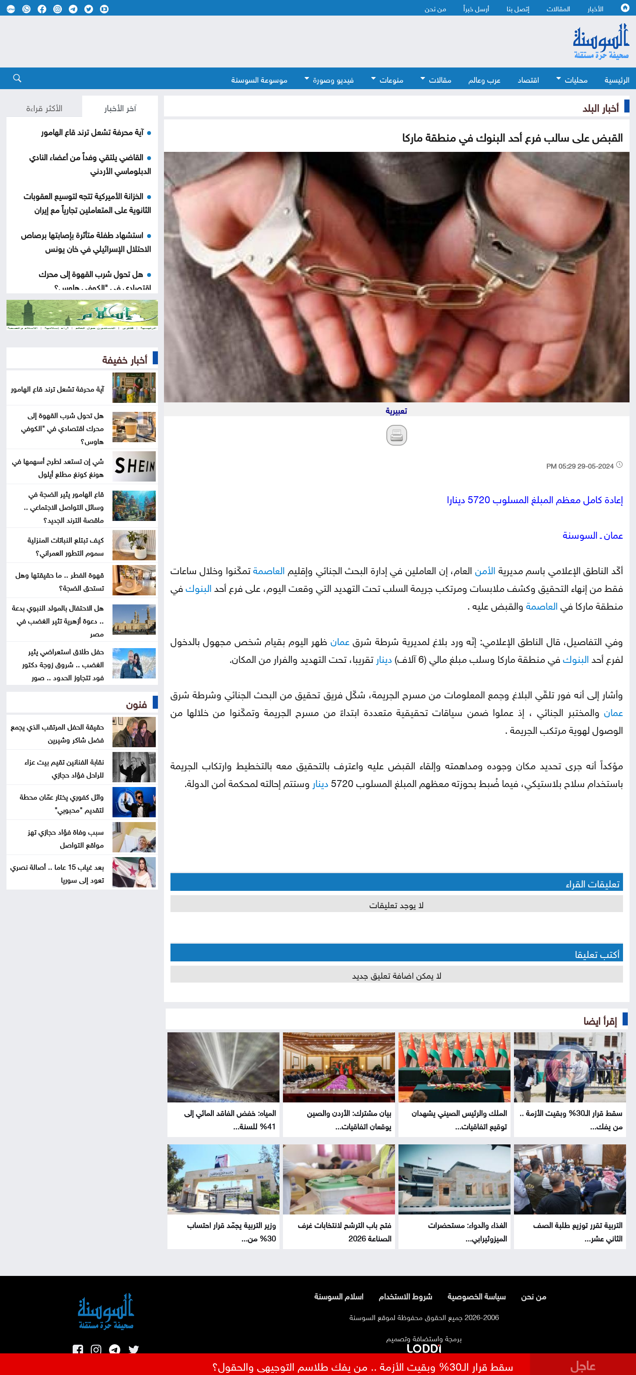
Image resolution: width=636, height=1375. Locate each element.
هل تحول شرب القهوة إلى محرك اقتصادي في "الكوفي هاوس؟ (95, 279)
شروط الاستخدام (405, 1295)
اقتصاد (528, 78)
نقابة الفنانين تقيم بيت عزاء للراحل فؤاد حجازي (64, 767)
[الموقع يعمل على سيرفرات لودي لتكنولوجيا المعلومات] (424, 1346)
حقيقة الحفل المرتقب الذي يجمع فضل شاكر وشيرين (57, 732)
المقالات (558, 8)
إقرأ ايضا (600, 1019)
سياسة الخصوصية (477, 1295)
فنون (136, 702)
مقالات (440, 78)
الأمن (485, 569)
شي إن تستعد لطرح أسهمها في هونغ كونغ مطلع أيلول (58, 466)
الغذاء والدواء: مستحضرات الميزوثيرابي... (467, 1230)
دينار (384, 657)
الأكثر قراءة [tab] (44, 106)
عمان (340, 640)
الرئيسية (617, 78)
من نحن (435, 8)
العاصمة (269, 569)
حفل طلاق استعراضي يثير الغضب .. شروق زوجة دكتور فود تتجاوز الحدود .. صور (63, 663)
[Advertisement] (270, 41)
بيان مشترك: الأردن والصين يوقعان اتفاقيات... (349, 1118)
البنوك (199, 586)
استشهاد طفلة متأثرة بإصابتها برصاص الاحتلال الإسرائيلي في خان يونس (86, 240)
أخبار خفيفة (125, 358)
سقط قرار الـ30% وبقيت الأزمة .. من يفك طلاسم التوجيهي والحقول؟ (362, 1365)
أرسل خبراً (476, 8)
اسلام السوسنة (339, 1295)
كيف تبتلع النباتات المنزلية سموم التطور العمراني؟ (66, 545)
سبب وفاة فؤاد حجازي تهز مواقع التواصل (66, 837)
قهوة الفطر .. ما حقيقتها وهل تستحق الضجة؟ (60, 580)
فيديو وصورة (333, 78)
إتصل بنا (518, 8)
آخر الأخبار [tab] (120, 106)
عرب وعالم (485, 78)
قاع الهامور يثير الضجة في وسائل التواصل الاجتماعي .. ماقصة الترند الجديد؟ (64, 505)
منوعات (391, 78)
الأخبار (596, 8)
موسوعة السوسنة (259, 78)
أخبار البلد (601, 106)
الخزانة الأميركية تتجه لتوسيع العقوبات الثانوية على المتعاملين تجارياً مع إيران (87, 201)
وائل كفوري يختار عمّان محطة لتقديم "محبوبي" (62, 802)
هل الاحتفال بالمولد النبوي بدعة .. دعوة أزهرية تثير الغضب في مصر (58, 619)
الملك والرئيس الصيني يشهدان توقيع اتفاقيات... (459, 1118)
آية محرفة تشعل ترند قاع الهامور (92, 131)
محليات (576, 78)
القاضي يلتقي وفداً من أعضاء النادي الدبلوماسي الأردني (90, 163)
